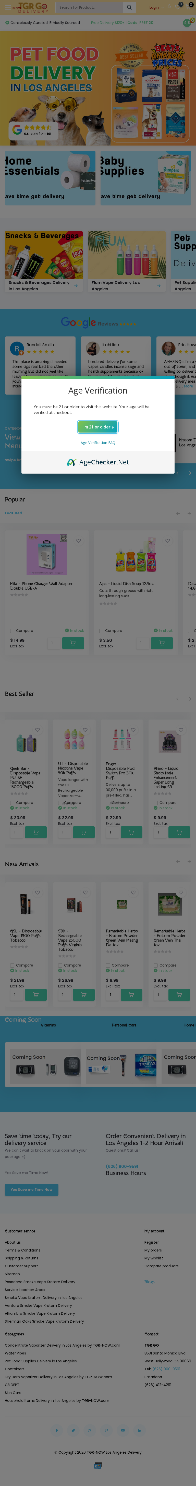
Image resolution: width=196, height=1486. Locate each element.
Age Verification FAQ (98, 442)
